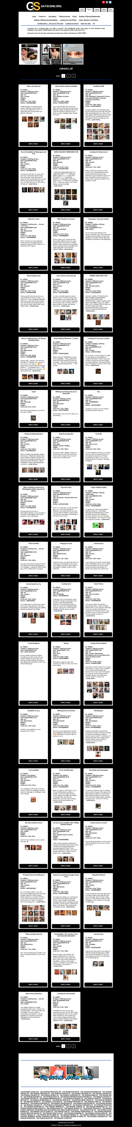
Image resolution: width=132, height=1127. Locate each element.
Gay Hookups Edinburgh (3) (40, 1093)
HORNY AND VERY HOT (99, 276)
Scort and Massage (66, 770)
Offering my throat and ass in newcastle (66, 392)
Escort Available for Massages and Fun (33, 153)
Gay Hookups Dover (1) (51, 1096)
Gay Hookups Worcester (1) (73, 1101)
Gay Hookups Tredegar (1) (75, 1106)
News (110, 9)
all (94, 23)
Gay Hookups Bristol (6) (71, 1091)
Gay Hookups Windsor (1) (50, 1095)
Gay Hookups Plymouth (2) (60, 1093)
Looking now (66, 584)
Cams (82, 9)
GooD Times (98, 584)
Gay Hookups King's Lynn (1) (53, 1113)
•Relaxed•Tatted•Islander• (33, 434)
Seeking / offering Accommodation (46, 20)
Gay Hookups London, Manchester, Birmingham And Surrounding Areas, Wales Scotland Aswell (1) (66, 1109)
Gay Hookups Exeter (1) (55, 1108)
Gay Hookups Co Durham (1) (52, 1101)
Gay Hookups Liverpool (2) (102, 1093)
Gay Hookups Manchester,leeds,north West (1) (76, 1096)
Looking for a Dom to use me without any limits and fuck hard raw (97, 409)
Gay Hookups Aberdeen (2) (30, 1095)
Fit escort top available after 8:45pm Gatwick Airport (66, 823)
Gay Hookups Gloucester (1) (73, 1098)
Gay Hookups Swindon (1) (92, 1108)
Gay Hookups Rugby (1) (32, 1101)
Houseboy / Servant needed (98, 219)
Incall (34, 392)
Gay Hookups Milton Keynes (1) (83, 1100)
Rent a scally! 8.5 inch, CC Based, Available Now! (33, 339)
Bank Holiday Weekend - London (66, 338)
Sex (98, 392)
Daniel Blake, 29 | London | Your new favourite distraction (66, 935)
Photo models (34, 543)
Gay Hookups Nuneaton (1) (33, 1096)
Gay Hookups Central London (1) (96, 1113)
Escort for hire (66, 487)
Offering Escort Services (66, 711)
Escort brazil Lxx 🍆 (33, 584)
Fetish (74, 16)
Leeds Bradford (33, 643)
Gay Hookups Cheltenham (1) (70, 1095)
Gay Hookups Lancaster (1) (33, 1105)
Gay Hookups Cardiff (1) (92, 1098)
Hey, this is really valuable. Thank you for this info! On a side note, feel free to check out (65, 454)
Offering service (64, 16)
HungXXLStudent (98, 875)
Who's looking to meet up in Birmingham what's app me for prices (34, 489)
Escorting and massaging (98, 770)
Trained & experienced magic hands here (66, 875)
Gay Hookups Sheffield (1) (55, 1106)
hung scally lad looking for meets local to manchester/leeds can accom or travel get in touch (98, 843)
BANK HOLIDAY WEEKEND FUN (66, 152)
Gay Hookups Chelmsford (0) (97, 1116)
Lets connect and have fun (66, 276)
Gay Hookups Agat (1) (62, 1111)
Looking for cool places (68, 20)
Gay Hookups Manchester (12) (50, 1091)
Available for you (34, 711)
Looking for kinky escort (99, 152)
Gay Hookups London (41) (30, 1091)
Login (34, 16)
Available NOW (98, 86)
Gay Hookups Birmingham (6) (91, 1091)
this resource (64, 456)
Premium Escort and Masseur (34, 875)
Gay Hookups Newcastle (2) (81, 1093)
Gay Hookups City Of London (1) (41, 1111)
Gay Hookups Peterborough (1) (61, 1103)
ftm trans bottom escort (33, 823)
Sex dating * (53, 16)
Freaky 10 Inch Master (99, 643)
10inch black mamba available (66, 86)
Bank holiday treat (33, 276)
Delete (104, 9)
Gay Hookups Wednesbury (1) (96, 1106)
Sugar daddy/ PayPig (98, 487)
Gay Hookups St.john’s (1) (73, 1108)
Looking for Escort (72, 23)
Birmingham (98, 711)
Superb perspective (66, 434)
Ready (66, 643)
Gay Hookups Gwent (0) (45, 1118)
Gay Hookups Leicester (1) (102, 1096)
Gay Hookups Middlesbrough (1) (51, 1098)
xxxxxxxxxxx (98, 543)
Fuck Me (99, 434)
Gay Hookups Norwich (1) (61, 1100)
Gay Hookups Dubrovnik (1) (40, 1103)
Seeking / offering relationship (89, 16)
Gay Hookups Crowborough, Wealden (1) (58, 1105)
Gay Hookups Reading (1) (69, 1114)
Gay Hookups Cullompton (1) (83, 1105)
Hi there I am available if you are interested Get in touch (30, 730)
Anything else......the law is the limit (50, 23)
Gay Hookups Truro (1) (88, 1110)
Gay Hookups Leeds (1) (92, 1101)
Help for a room (33, 219)
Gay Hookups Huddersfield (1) (40, 1100)
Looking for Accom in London (99, 338)
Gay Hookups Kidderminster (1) (82, 1111)
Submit (97, 9)
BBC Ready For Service (66, 219)
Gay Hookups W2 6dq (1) (29, 1098)
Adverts (89, 9)
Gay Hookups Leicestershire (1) (84, 1103)
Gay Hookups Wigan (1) (90, 1095)
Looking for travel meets (66, 993)
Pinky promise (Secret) (33, 934)
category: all (66, 68)
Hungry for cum (66, 543)
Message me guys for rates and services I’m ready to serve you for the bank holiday (65, 663)
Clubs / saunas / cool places (88, 20)
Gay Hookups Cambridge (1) (74, 1113)
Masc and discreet (33, 86)
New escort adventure (34, 993)
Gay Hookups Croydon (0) (63, 1118)
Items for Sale (86, 23)
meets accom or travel (99, 823)
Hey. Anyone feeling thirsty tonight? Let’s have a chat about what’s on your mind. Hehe (33, 954)
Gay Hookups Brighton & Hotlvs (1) (73, 1116)
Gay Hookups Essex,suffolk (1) (48, 1114)
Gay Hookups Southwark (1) (34, 1106)
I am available (34, 770)
